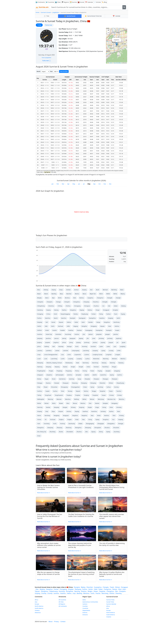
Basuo (84, 294)
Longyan (117, 354)
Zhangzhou (40, 427)
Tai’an (62, 391)
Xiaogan (65, 407)
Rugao (46, 379)
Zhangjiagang (90, 423)
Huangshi (109, 330)
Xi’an (90, 403)
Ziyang (108, 431)
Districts (85, 612)
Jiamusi (91, 334)
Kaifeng (46, 346)
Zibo (86, 431)
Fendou (76, 314)
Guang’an (72, 318)
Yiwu (83, 419)
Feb (58, 184)
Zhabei (80, 423)
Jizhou (39, 346)
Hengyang (94, 326)
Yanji (92, 415)
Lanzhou (39, 350)
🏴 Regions (65, 2)
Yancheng (47, 415)
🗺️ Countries (50, 2)
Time (46, 16)
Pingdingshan (41, 371)
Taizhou (86, 391)
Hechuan (60, 326)
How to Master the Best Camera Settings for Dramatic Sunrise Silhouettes (48, 487)
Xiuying (77, 411)
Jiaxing (64, 338)
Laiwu (108, 346)
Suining (116, 387)
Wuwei (61, 403)
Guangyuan (82, 318)
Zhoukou (107, 427)
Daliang (123, 306)
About (50, 621)
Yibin (114, 415)
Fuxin (115, 314)
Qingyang (117, 371)
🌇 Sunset (81, 2)
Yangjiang (56, 415)
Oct (99, 184)
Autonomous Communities (90, 602)
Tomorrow (49, 25)
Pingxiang (69, 371)
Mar (63, 184)
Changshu (49, 302)
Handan (90, 322)
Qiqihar (87, 375)
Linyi (62, 354)
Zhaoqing (59, 427)
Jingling (39, 342)
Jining (71, 342)
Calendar (116, 16)
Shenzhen (102, 383)
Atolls (84, 600)
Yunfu (54, 423)
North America (39, 606)
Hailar (76, 322)
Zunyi (38, 436)
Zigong (93, 431)
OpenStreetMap (117, 63)
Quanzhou (103, 375)
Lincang (111, 350)
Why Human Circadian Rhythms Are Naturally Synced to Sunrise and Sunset (111, 574)
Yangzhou (84, 415)
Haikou (69, 322)
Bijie (53, 298)
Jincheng (109, 338)
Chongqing (77, 306)
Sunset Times (110, 602)
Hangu (98, 322)
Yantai (99, 415)
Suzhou (55, 391)
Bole (74, 298)
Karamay (60, 346)
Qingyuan (40, 375)
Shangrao (114, 379)
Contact (62, 621)
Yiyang (97, 419)
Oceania (37, 610)
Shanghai (87, 379)
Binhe (59, 298)
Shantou (48, 383)
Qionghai (78, 375)
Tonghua (69, 395)
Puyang (100, 371)
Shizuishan (54, 387)
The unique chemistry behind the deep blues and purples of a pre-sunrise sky (80, 545)
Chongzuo (87, 306)
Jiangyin (107, 334)
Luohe (62, 358)
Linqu (39, 354)
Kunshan (93, 346)
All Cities (61, 602)
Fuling (101, 314)
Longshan (109, 354)
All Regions (62, 604)
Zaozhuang (71, 423)
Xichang (73, 407)
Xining (104, 407)
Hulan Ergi (49, 334)
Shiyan (46, 387)
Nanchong (95, 363)
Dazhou (64, 310)
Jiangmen (99, 334)
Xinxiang (118, 407)
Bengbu (39, 298)
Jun (79, 184)
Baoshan (68, 294)
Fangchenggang (65, 314)
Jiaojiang (39, 338)
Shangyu (39, 383)
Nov (105, 184)
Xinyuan (60, 411)
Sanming (71, 379)
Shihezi (111, 383)
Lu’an (45, 358)
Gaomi (56, 318)
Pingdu (51, 371)
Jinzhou (95, 342)
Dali (109, 306)
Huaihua (70, 330)
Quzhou (119, 375)
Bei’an (101, 294)
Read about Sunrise (43, 492)
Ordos (88, 367)
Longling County (97, 354)
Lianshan (65, 350)
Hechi (52, 326)
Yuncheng (46, 423)
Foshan (94, 314)
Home (37, 12)
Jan (52, 184)
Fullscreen (46, 61)
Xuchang (103, 411)
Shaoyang (84, 383)
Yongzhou (106, 419)
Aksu (38, 290)
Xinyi (46, 411)
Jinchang (101, 338)
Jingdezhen (56, 12)
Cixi (103, 306)
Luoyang (79, 358)
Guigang (110, 318)
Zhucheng (52, 431)
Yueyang (120, 419)
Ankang (46, 290)
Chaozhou (96, 302)
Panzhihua (105, 367)
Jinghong (118, 338)
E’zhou (48, 314)
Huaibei (62, 330)
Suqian (47, 391)
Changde (109, 298)
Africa (36, 600)
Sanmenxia (62, 379)
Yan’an (39, 415)
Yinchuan (52, 419)
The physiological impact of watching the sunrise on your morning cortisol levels (81, 574)
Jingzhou (56, 342)
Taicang (70, 391)
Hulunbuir (58, 334)
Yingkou (61, 419)
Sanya (79, 379)
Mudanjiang (68, 363)
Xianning (39, 407)
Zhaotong (68, 427)
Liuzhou (86, 354)
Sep (94, 184)
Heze (109, 326)
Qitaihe (95, 375)
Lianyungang (75, 350)
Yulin (38, 423)
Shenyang (93, 383)
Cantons (85, 604)
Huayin (117, 330)
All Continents (63, 606)
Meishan (114, 358)
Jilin (88, 338)
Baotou (77, 294)
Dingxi (97, 310)
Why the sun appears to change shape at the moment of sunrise (48, 573)
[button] (117, 44)
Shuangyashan (75, 387)
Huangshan (99, 330)
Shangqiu (105, 379)
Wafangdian (40, 399)
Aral (91, 290)
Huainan (79, 330)
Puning (85, 371)
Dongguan (106, 310)
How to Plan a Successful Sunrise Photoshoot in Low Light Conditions (81, 486)
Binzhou (67, 298)
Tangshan (102, 391)
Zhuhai (61, 431)
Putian (92, 371)
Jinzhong (86, 342)
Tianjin (111, 391)
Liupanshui (77, 354)
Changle (118, 298)
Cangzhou (90, 298)
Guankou (102, 318)
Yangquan (66, 415)
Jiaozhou (48, 338)
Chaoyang (86, 302)
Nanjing (104, 363)
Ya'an (118, 411)
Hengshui (84, 326)
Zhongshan (97, 427)
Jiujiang (103, 342)
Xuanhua (85, 411)
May (74, 184)
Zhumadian (69, 431)
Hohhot (39, 330)
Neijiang (57, 367)
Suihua (109, 387)
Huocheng (68, 334)
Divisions (85, 614)
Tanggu (94, 391)
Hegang (75, 326)
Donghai (115, 310)
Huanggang (88, 330)
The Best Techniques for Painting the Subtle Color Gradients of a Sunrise (81, 515)
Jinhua (64, 342)
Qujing (112, 375)
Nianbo (65, 367)
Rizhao (39, 379)
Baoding (54, 294)
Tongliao (77, 395)
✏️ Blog (104, 2)
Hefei (68, 326)
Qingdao (108, 371)
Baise (121, 290)
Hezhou (117, 326)
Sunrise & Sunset (46, 12)
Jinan (93, 338)
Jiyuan (123, 342)
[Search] (124, 7)
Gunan (53, 322)
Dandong (40, 310)
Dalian (116, 306)
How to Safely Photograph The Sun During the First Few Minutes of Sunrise (49, 516)
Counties (85, 606)
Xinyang (39, 411)
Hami (83, 322)
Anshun (76, 290)
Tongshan (95, 395)
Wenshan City (111, 399)
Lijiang (103, 350)
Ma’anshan (96, 358)
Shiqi (38, 387)
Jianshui (115, 334)
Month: (39, 71)
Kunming (84, 346)
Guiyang (39, 322)
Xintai (111, 407)
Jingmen (47, 342)
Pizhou (77, 371)
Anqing (54, 290)
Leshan (57, 350)
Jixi (117, 342)
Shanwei (56, 383)
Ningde (81, 367)
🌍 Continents (40, 2)
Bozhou (81, 298)
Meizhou (122, 358)
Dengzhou (73, 310)
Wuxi (67, 403)
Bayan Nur (93, 294)
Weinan (92, 399)
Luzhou (87, 358)
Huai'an (54, 330)
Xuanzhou (94, 411)
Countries (85, 608)
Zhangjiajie (100, 423)
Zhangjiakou (111, 423)
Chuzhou (96, 306)
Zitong (101, 431)
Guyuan (61, 322)
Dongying (40, 314)
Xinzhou (69, 411)
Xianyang (56, 407)
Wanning (50, 399)
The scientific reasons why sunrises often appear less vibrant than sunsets (111, 516)
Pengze (114, 367)
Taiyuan (78, 391)
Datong (56, 310)
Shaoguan (66, 383)
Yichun (39, 419)
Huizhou (39, 334)
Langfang (122, 346)
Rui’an (54, 379)
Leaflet (110, 63)
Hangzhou (107, 322)
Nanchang (86, 363)
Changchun (100, 298)
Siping (92, 387)
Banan (46, 294)
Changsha (40, 302)
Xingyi (97, 407)
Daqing (48, 310)
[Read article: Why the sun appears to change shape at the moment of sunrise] (50, 562)
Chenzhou (51, 306)
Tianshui (118, 391)
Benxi (47, 298)
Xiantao (48, 407)
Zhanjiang (50, 427)
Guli (47, 322)
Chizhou (68, 306)
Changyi (58, 302)
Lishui (69, 354)
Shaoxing (75, 383)
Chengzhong (41, 306)
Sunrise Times (110, 600)
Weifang (76, 399)
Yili (45, 419)
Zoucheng (116, 431)
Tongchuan (48, 395)
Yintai (76, 419)
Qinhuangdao (60, 375)
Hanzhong (116, 322)
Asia (36, 602)
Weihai (84, 399)
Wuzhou (82, 403)
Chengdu (113, 302)
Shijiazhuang (120, 383)
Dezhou (90, 310)
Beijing (123, 294)
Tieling (39, 395)
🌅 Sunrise (73, 2)
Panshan (96, 367)
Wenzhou (121, 399)
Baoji (61, 294)
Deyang (82, 310)
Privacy (56, 621)
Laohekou (49, 350)
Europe (37, 604)
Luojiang (70, 358)
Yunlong (62, 423)
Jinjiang (78, 342)
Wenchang (101, 399)
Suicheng (100, 387)
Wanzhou (68, 399)
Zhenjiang (88, 427)
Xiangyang (114, 403)
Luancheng (54, 358)
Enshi (55, 314)
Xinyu (53, 411)
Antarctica (38, 612)
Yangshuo (75, 415)
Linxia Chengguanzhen (50, 354)
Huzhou (77, 334)
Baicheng (114, 290)
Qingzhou (49, 375)
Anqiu (61, 290)
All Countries (62, 600)
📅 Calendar (89, 2)
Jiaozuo (56, 338)
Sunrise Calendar (111, 604)
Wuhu (54, 403)
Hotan (47, 330)
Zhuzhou (79, 431)
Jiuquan (111, 342)
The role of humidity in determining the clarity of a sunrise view (112, 544)
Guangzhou (92, 318)
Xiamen (97, 403)
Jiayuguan (72, 338)
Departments (86, 610)
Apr (68, 184)
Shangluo (96, 379)
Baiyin (39, 294)
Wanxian (59, 399)
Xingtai (90, 407)
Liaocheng (86, 350)
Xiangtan (105, 403)
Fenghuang (84, 314)
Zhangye (120, 423)
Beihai (115, 294)
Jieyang (81, 338)
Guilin (118, 318)
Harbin (39, 326)
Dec (110, 184)
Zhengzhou (78, 427)
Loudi (39, 358)
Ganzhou (47, 318)
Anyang (84, 290)
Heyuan (102, 326)
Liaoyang (95, 350)
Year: (51, 71)
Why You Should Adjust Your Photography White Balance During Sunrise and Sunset (111, 487)
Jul (84, 184)
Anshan (68, 290)
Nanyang (48, 367)
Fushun (108, 314)
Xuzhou (111, 411)
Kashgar (69, 346)
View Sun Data (64, 71)
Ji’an (84, 334)
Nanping (120, 363)
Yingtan (69, 419)
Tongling (86, 395)
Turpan (104, 395)
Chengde (104, 302)
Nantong (39, 367)
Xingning (81, 407)
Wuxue (75, 403)
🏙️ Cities (58, 2)
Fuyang (123, 314)
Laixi (115, 346)
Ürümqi (111, 395)
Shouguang (64, 387)
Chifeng (60, 306)
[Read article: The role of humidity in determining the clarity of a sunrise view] (112, 533)
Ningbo (73, 367)
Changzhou (76, 302)
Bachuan (105, 290)
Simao (85, 387)
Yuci (113, 419)
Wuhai (39, 403)
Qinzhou (69, 375)
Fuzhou (39, 318)
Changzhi (67, 302)
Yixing (90, 419)
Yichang (121, 415)
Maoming (105, 358)
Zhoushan (116, 427)
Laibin (101, 346)
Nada (77, 363)
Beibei (108, 294)
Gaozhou (63, 318)
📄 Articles (97, 2)
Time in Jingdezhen (46, 57)
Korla (76, 346)
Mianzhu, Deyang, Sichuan (54, 363)
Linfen (119, 350)
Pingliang (59, 371)
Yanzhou (106, 415)
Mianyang (40, 363)
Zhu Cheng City (41, 431)
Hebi (46, 326)
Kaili (53, 346)
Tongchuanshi (59, 395)
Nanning (112, 363)
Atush (97, 290)
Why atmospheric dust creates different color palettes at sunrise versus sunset (49, 545)
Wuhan (46, 403)
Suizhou (39, 391)
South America (39, 608)
